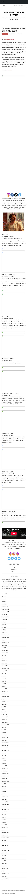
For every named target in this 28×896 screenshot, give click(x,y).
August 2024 (4, 645)
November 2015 (5, 804)
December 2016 (5, 773)
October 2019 (5, 699)
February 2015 (5, 827)
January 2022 (4, 663)
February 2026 (5, 606)
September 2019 (5, 701)
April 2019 (4, 711)
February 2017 (5, 768)
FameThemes (12, 893)
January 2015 (4, 830)
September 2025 (5, 617)
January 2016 (4, 799)
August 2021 (4, 670)
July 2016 (4, 783)
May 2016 (4, 789)
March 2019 (4, 714)
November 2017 (5, 745)
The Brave (4, 34)
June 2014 (4, 842)
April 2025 (4, 629)
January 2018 (4, 740)
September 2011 (5, 873)
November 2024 (5, 637)
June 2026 (4, 599)
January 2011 (4, 876)
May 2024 (4, 647)
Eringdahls (12, 34)
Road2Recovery (14, 566)
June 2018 (4, 727)
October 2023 (5, 650)
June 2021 (4, 676)
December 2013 (5, 845)
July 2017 (4, 755)
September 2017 (5, 750)
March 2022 (4, 658)
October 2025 (5, 614)
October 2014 (5, 835)
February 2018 (5, 737)
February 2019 (5, 717)
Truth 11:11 (14, 571)
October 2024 (5, 640)
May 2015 (4, 819)
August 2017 (4, 753)
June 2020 (4, 681)
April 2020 (4, 686)
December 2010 (5, 878)
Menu (4, 5)
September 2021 (5, 668)
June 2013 (4, 858)
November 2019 (5, 696)
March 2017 (4, 765)
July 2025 (4, 622)
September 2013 (5, 850)
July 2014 (4, 840)
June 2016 (4, 786)
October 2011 (4, 871)
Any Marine (14, 569)
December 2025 (5, 609)
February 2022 (5, 660)
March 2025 (4, 632)
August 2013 (4, 853)
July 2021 (4, 673)
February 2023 (5, 652)
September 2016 (5, 781)
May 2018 (4, 729)
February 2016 (5, 796)
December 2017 (5, 742)
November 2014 (5, 832)
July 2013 (4, 855)
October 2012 (5, 865)
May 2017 (4, 760)
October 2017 (4, 747)
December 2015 (5, 801)
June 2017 (4, 758)
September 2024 (5, 642)
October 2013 (5, 848)
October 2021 (5, 665)
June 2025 (4, 624)
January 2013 (4, 863)
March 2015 (4, 824)
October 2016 (5, 778)
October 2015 (5, 806)
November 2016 (5, 776)
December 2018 (5, 722)
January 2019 (4, 719)
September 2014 (5, 837)
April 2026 (4, 601)
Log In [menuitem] (2, 1)
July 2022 (4, 655)
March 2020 (4, 688)
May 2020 (4, 683)
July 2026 (4, 596)
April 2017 (4, 763)
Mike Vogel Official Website (14, 13)
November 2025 (5, 611)
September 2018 (5, 724)
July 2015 (4, 814)
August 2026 (4, 593)
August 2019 (4, 704)
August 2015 (4, 812)
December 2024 (5, 634)
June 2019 (4, 709)
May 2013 (4, 860)
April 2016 (4, 791)
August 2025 (4, 619)
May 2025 (4, 627)
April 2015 (4, 822)
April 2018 (4, 732)
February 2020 (5, 691)
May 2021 (4, 678)
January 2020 (4, 694)
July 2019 (4, 706)
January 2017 (4, 770)
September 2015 (5, 809)
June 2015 (4, 817)
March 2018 (4, 735)
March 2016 (4, 794)
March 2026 (4, 604)
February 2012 (5, 868)
